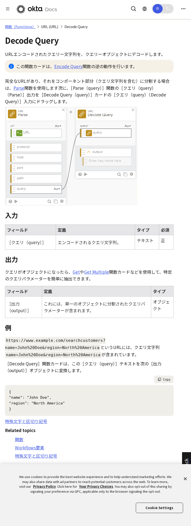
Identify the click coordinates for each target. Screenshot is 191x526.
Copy (166, 379)
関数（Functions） (20, 26)
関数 (19, 439)
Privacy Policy (44, 486)
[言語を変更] (145, 8)
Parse (18, 88)
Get (76, 272)
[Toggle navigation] (183, 8)
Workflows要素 (29, 447)
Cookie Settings (159, 507)
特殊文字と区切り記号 (26, 421)
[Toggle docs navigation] (7, 8)
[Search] (134, 8)
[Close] (185, 478)
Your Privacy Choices (96, 486)
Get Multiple (96, 272)
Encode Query (68, 66)
